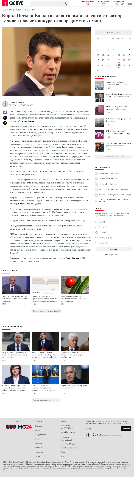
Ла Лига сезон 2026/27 (108, 179)
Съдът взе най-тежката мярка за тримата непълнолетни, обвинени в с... (118, 144)
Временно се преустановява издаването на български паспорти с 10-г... (116, 108)
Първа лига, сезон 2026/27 (109, 173)
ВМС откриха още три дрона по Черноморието (118, 120)
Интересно (39, 452)
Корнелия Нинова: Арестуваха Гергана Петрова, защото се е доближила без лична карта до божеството (14, 388)
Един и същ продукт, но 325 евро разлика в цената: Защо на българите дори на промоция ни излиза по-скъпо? (44, 299)
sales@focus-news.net (69, 448)
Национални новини (105, 76)
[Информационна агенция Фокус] (88, 435)
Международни (41, 435)
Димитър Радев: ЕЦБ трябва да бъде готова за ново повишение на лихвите (14, 298)
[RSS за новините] (94, 435)
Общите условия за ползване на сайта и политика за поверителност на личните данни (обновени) (63, 464)
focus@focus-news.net (69, 432)
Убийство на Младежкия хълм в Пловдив (115, 195)
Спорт (37, 439)
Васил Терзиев (72, 258)
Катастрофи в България (108, 184)
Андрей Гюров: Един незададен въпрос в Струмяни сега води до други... (118, 95)
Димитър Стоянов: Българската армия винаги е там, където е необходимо (73, 355)
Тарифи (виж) (66, 440)
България (38, 426)
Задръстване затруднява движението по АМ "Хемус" (117, 83)
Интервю (38, 448)
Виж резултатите (111, 255)
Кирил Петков (27, 121)
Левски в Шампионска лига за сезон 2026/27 (113, 201)
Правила (64, 456)
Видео (37, 456)
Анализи (38, 443)
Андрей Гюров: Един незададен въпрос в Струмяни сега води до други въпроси (15, 355)
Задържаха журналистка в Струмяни (113, 189)
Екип (63, 452)
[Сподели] (5, 123)
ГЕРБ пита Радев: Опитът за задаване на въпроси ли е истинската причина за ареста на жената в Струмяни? (45, 388)
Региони (38, 430)
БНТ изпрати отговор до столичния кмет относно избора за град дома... (118, 132)
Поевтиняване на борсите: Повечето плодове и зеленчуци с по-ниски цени (74, 298)
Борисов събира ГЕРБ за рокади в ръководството (74, 387)
